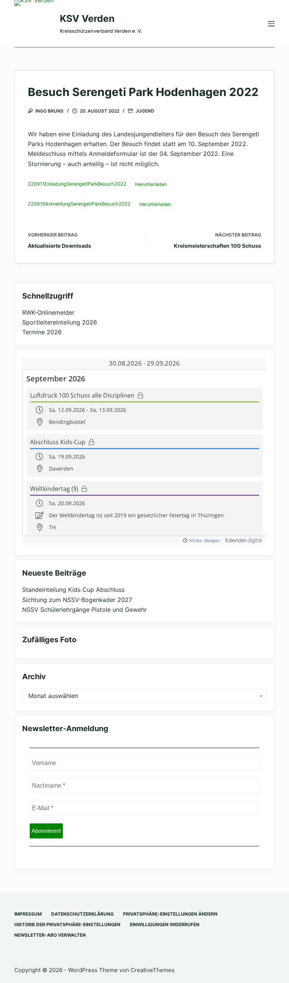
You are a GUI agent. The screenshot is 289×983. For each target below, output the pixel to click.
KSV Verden (87, 18)
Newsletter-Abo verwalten (50, 935)
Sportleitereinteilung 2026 (59, 322)
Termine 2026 (42, 332)
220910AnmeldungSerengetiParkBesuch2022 (79, 204)
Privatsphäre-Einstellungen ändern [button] (170, 914)
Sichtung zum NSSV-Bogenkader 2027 (77, 600)
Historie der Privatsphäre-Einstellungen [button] (67, 924)
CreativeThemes (153, 970)
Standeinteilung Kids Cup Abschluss (73, 589)
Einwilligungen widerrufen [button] (164, 924)
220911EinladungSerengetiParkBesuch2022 (77, 184)
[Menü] (271, 23)
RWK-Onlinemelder (48, 312)
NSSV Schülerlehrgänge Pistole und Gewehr (84, 609)
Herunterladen (151, 184)
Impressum (28, 914)
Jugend (144, 111)
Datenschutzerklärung (82, 914)
